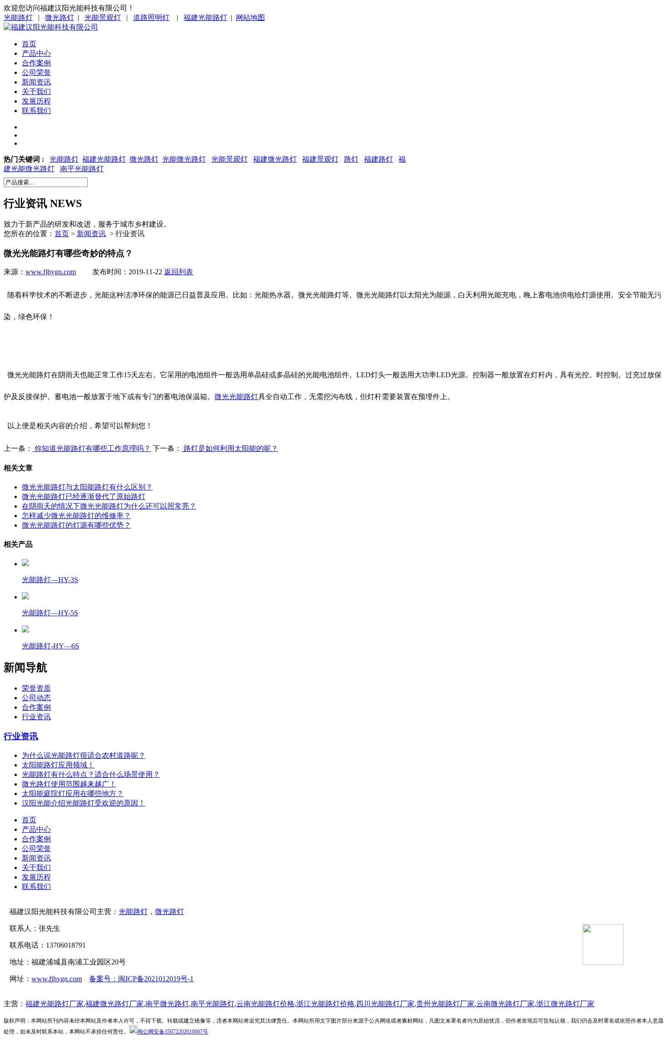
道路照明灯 (151, 17)
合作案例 (36, 63)
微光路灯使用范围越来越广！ (69, 784)
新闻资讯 (36, 82)
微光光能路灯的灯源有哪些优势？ (76, 525)
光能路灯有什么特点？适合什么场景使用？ (91, 774)
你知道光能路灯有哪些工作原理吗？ (92, 448)
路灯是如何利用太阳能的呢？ (230, 448)
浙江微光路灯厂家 (565, 1004)
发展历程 (36, 101)
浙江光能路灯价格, (326, 1004)
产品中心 (36, 53)
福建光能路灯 (205, 17)
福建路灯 (378, 159)
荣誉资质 (36, 688)
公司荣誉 (36, 72)
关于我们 (36, 91)
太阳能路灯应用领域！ (58, 765)
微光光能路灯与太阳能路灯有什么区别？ (87, 487)
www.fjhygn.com (50, 272)
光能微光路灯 (184, 159)
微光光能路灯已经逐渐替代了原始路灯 (83, 496)
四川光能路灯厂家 (385, 1004)
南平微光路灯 (167, 1004)
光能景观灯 (103, 17)
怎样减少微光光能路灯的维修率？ (76, 515)
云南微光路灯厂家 (505, 1004)
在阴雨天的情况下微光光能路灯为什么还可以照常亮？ (109, 506)
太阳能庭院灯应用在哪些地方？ (73, 793)
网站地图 (250, 17)
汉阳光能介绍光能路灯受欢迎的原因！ (83, 803)
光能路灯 (18, 17)
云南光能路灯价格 (265, 1004)
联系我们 (36, 110)
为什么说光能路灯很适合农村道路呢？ (83, 755)
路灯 (351, 159)
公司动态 (36, 698)
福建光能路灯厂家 (54, 1004)
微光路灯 (59, 17)
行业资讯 (36, 717)
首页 (29, 44)
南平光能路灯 (82, 169)
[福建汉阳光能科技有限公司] (51, 27)
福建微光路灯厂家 (114, 1004)
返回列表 (178, 272)
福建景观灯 (320, 159)
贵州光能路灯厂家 (445, 1004)
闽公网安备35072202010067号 (172, 1031)
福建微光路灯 (275, 159)
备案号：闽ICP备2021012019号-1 (141, 979)
